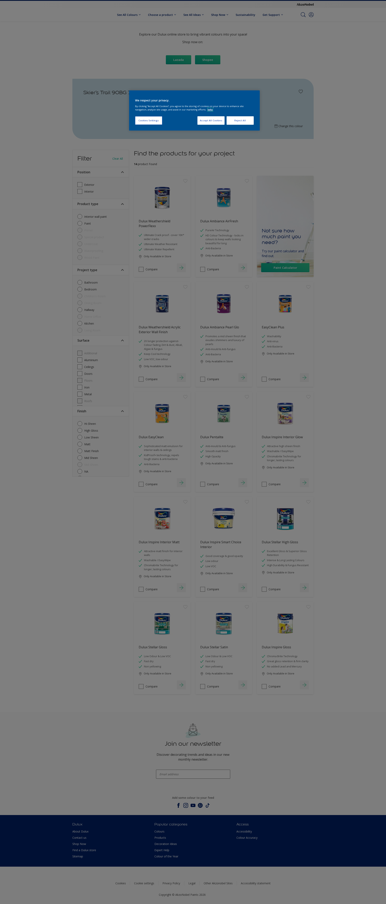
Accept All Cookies (211, 120)
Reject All (240, 120)
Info (210, 109)
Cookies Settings (149, 120)
